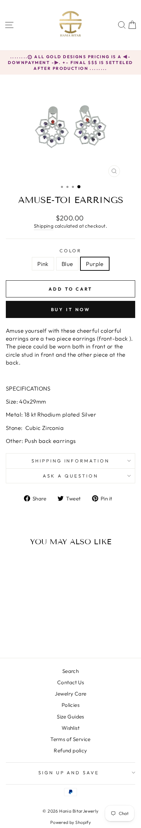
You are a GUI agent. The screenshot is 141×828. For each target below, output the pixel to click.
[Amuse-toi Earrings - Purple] (38, 634)
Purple (94, 263)
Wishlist (70, 728)
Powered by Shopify (70, 822)
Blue (67, 263)
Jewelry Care (71, 693)
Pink (43, 263)
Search (70, 671)
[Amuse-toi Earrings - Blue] (30, 634)
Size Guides (70, 716)
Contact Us (70, 682)
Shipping (43, 226)
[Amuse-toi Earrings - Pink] (22, 634)
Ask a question (70, 476)
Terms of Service (70, 739)
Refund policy (70, 750)
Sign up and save (69, 772)
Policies (70, 705)
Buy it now (70, 309)
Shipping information (70, 460)
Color (71, 250)
